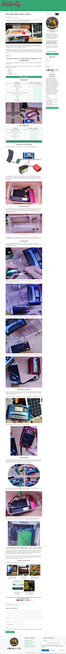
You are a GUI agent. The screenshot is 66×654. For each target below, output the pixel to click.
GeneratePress (38, 652)
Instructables (48, 65)
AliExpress (39, 84)
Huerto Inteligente (39, 9)
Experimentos (32, 9)
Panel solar (20, 603)
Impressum (57, 652)
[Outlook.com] (27, 600)
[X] (18, 600)
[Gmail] (25, 600)
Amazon (35, 84)
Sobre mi (45, 640)
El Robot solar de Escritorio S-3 (30, 645)
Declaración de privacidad (52, 652)
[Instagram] (16, 600)
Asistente (11, 9)
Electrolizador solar (28, 643)
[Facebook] (20, 600)
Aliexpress (48, 97)
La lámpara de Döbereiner (29, 646)
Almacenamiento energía (10, 603)
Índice (9, 55)
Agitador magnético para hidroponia (12, 605)
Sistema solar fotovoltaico (26, 603)
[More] (29, 600)
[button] (64, 642)
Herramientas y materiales (55, 9)
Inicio (7, 9)
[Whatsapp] (23, 600)
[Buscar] (57, 14)
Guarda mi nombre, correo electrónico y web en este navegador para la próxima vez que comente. (24, 629)
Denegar (53, 650)
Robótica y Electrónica (24, 9)
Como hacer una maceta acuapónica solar (13, 604)
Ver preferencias (61, 650)
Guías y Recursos (46, 9)
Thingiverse (48, 67)
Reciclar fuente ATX (28, 640)
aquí (22, 558)
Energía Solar (17, 9)
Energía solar (16, 603)
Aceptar (45, 650)
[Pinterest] (22, 600)
